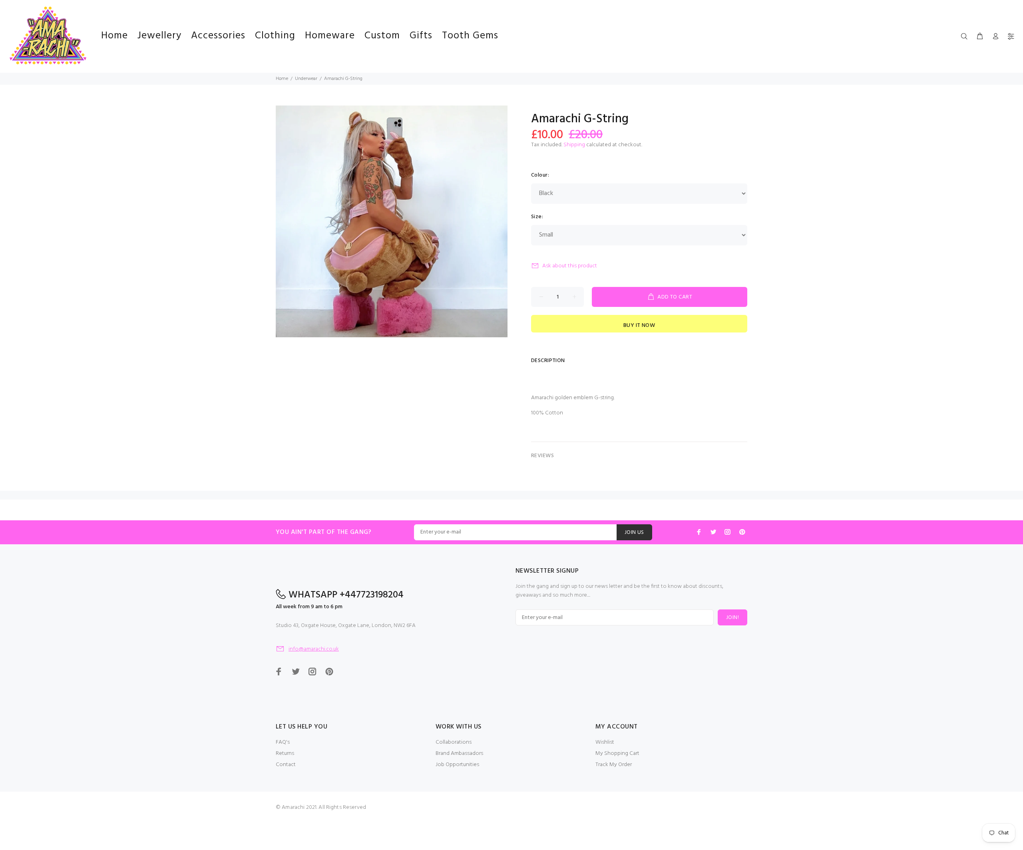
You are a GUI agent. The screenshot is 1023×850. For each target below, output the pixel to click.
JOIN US (634, 532)
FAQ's (283, 742)
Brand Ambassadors (459, 753)
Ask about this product (569, 266)
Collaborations (454, 742)
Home (282, 79)
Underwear (306, 79)
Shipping (574, 144)
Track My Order (613, 764)
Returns (285, 753)
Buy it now (639, 325)
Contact (286, 764)
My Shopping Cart (617, 753)
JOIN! (732, 617)
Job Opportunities (457, 764)
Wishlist (604, 742)
